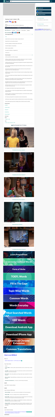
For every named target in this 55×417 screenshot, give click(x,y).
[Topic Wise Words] (19, 294)
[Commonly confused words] (19, 265)
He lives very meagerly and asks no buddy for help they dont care (16, 394)
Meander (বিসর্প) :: (7, 396)
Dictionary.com (18, 30)
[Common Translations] (19, 352)
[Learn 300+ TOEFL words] (19, 279)
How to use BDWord (10, 355)
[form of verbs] (19, 272)
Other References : (8, 30)
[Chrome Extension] (19, 345)
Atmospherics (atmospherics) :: (10, 380)
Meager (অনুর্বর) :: (7, 394)
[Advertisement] (18, 9)
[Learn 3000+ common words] (19, 301)
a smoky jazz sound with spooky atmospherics (16, 380)
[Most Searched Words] (19, 316)
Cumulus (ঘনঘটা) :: (7, 367)
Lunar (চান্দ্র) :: (7, 370)
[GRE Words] (19, 323)
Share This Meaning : (8, 32)
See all (5, 407)
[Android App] (19, 330)
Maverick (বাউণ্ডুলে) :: (8, 392)
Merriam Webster (24, 30)
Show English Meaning (19, 34)
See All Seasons (7, 414)
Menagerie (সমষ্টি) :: (7, 403)
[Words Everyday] (19, 308)
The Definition (13, 30)
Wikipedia (28, 30)
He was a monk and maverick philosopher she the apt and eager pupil (17, 392)
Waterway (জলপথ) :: (8, 377)
